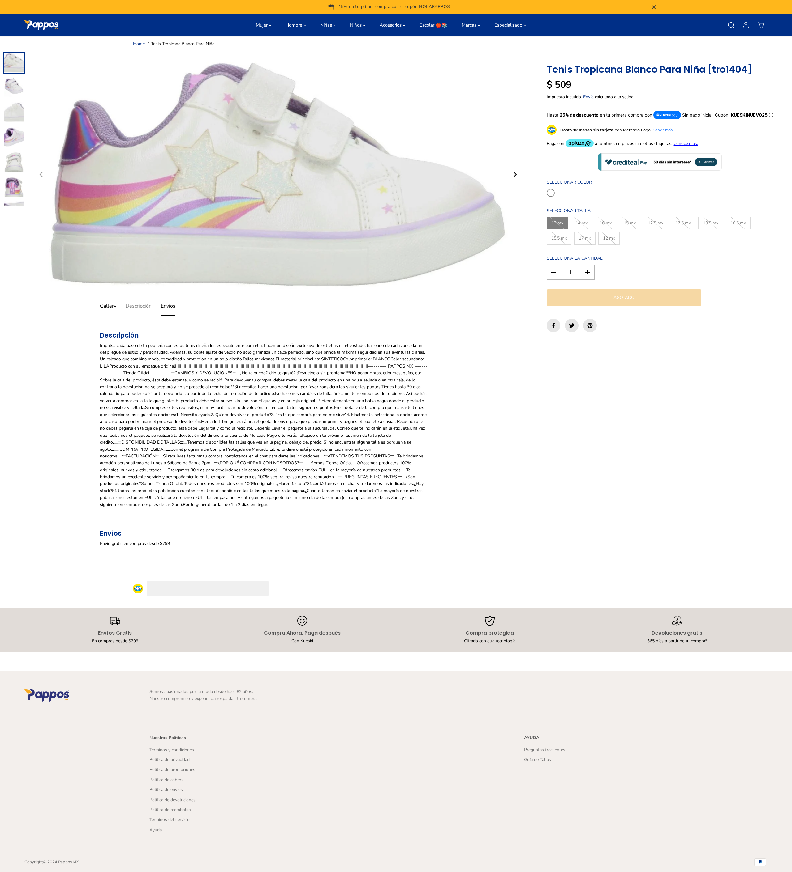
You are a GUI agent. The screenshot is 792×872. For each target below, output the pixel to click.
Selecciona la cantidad (575, 258)
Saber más (663, 130)
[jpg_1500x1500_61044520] (278, 174)
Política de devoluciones (172, 800)
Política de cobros (166, 780)
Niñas (326, 25)
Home (139, 44)
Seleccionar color (569, 182)
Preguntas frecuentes (544, 750)
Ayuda (155, 830)
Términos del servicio (169, 820)
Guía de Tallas (537, 760)
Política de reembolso (170, 810)
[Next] (515, 174)
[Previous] (41, 174)
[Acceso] (746, 25)
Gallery (108, 306)
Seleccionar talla (569, 211)
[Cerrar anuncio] (653, 7)
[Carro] (761, 25)
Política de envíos (166, 790)
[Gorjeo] (572, 325)
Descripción (139, 306)
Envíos (168, 306)
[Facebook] (553, 325)
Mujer (262, 25)
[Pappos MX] (41, 25)
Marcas (470, 25)
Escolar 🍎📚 (433, 25)
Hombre (294, 25)
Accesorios (391, 25)
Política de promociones (172, 769)
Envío (588, 97)
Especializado (508, 25)
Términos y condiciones (171, 750)
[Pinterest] (590, 325)
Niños (356, 25)
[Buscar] (731, 25)
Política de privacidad (169, 760)
